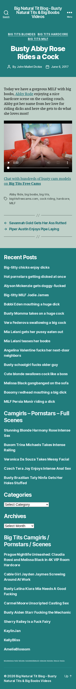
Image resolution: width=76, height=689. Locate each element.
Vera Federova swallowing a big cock (35, 323)
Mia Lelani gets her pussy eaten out (33, 332)
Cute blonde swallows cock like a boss (36, 374)
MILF (12, 203)
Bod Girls (16, 660)
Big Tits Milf (38, 39)
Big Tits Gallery (22, 660)
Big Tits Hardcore (53, 34)
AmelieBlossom (17, 649)
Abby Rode (24, 94)
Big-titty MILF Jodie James (26, 295)
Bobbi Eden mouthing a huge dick (32, 304)
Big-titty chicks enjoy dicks (26, 267)
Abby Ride (16, 194)
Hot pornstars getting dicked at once (35, 277)
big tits (44, 194)
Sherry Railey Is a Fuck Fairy (27, 621)
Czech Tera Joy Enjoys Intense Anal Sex (37, 468)
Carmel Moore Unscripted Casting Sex (36, 603)
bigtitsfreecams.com (23, 198)
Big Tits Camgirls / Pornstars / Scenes (27, 541)
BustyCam (62, 660)
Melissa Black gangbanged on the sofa (36, 383)
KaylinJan (12, 631)
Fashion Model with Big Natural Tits (32, 660)
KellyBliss (12, 640)
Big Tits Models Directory (9, 660)
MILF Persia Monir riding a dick (29, 401)
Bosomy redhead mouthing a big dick (35, 392)
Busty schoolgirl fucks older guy (31, 365)
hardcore (63, 198)
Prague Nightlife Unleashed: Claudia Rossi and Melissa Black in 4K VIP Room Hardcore (37, 559)
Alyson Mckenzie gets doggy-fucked (35, 286)
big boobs (31, 194)
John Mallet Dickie (29, 67)
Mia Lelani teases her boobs (27, 341)
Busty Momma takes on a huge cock (34, 313)
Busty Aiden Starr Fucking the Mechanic (37, 612)
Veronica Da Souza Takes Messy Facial (36, 459)
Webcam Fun (56, 660)
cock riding (47, 198)
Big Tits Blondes (22, 34)
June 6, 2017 (60, 67)
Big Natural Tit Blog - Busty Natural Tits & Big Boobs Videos (38, 12)
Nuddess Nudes (43, 660)
